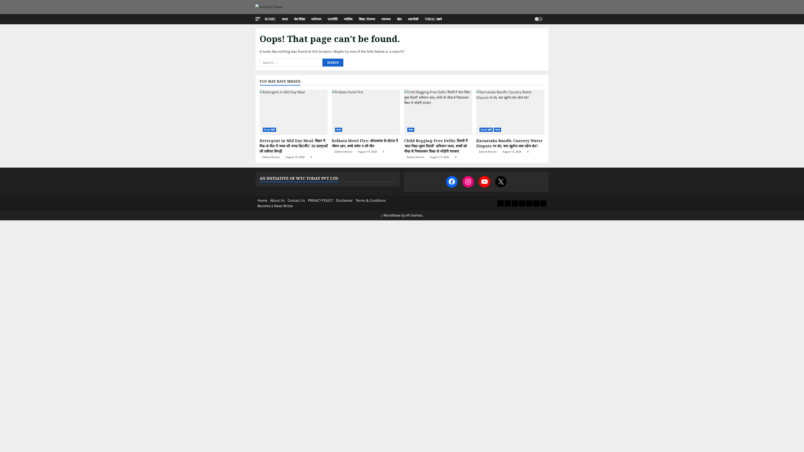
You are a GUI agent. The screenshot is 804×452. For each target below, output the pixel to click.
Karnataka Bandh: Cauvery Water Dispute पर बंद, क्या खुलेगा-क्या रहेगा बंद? (509, 143)
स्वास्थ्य (386, 19)
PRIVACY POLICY (320, 200)
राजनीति (333, 19)
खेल (399, 19)
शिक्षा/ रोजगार (367, 19)
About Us (277, 200)
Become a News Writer (275, 206)
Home (270, 19)
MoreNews (392, 215)
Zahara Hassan (271, 157)
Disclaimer (344, 200)
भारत (285, 19)
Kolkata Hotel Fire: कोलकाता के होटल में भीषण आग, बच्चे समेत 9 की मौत (365, 143)
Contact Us (296, 200)
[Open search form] (547, 19)
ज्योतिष (348, 19)
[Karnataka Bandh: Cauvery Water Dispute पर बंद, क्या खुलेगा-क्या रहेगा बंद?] (510, 112)
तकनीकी (413, 19)
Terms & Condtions (371, 200)
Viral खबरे (433, 19)
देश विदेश (299, 19)
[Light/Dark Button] (539, 19)
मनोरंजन (316, 19)
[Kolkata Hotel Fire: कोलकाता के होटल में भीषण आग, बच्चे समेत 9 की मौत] (366, 112)
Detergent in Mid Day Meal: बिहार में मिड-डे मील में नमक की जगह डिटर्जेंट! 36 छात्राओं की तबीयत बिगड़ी (294, 146)
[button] (257, 19)
